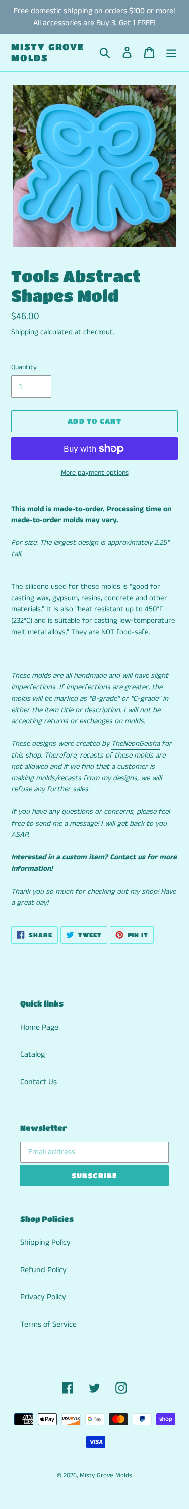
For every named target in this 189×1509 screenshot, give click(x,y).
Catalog (32, 1054)
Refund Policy (43, 1270)
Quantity (24, 367)
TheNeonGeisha (135, 743)
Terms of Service (48, 1324)
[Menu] (171, 53)
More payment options (95, 473)
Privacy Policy (43, 1297)
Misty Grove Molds (47, 52)
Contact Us (38, 1082)
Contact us (127, 857)
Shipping (24, 332)
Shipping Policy (45, 1242)
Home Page (39, 1027)
